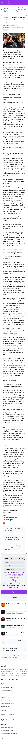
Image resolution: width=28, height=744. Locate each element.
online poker (18, 627)
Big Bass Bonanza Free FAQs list (9, 733)
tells (23, 627)
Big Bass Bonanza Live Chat (8, 720)
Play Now (14, 592)
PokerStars (9, 635)
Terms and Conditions (7, 727)
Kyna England (19, 613)
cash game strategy (11, 627)
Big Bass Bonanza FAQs (7, 717)
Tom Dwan (9, 620)
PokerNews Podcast (11, 613)
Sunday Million (24, 635)
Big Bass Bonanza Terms (7, 687)
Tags (7, 562)
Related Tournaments (11, 566)
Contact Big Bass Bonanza (8, 714)
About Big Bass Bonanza (7, 701)
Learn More (14, 597)
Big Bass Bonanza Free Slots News (6, 9)
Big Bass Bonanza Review (7, 693)
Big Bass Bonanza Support (8, 690)
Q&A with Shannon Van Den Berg (15, 559)
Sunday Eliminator (16, 635)
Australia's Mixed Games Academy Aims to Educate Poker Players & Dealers (19, 9)
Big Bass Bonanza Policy (7, 730)
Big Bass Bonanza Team (7, 703)
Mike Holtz (25, 613)
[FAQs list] (14, 523)
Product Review (5, 706)
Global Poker (9, 606)
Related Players (10, 569)
